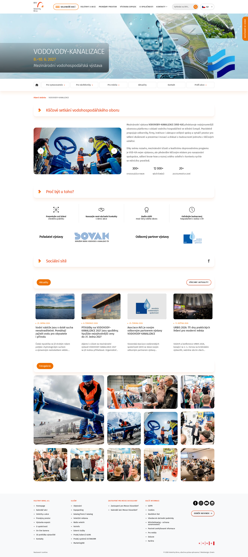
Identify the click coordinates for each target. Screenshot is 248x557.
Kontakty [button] (160, 7)
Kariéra (151, 541)
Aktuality (142, 85)
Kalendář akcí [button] (68, 7)
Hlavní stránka (40, 97)
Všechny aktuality (198, 282)
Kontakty (39, 539)
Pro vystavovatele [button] (54, 85)
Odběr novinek (202, 513)
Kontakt (171, 85)
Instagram (201, 503)
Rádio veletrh (78, 522)
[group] (44, 282)
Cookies (151, 510)
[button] (207, 7)
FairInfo (76, 527)
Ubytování (77, 506)
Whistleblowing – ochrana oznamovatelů (158, 523)
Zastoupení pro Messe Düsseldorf (124, 506)
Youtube (206, 503)
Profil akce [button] (199, 85)
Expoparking (78, 510)
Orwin (212, 552)
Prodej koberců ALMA (82, 535)
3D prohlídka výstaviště (45, 535)
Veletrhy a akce (88, 7)
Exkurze (151, 537)
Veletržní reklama (80, 518)
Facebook (195, 503)
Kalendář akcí (41, 510)
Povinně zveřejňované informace (161, 529)
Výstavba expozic (128, 7)
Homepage (40, 506)
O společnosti (146, 7)
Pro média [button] (112, 85)
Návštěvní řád (154, 514)
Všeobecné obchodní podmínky (161, 518)
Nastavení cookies (41, 552)
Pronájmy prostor (108, 7)
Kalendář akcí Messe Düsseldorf (124, 510)
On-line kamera (42, 531)
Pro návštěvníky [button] (83, 85)
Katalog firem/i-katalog (83, 514)
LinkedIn (212, 503)
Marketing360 (78, 543)
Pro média (152, 533)
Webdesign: (205, 552)
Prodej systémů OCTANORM (84, 539)
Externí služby (79, 531)
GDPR (150, 506)
